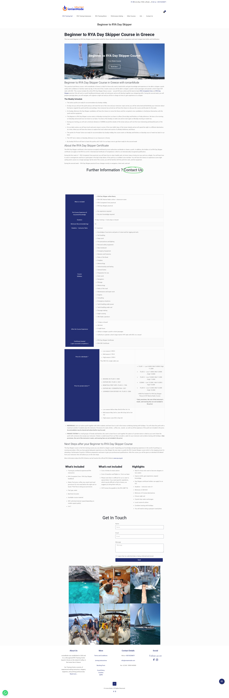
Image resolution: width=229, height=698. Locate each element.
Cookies (100, 672)
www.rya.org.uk (118, 458)
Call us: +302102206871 (159, 2)
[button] (5, 692)
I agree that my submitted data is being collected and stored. (136, 556)
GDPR (101, 675)
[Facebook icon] (131, 2)
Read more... (73, 674)
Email (117, 533)
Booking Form (101, 665)
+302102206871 (130, 655)
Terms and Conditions (100, 655)
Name (117, 524)
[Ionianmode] (73, 8)
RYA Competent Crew (146, 91)
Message (118, 542)
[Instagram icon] (133, 2)
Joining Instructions (101, 660)
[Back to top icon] (114, 684)
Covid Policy (101, 670)
